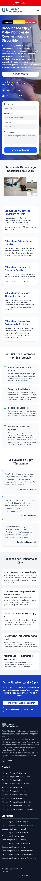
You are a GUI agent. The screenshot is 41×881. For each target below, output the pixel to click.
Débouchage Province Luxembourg (16, 843)
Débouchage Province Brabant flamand (17, 854)
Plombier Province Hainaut (12, 780)
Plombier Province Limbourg (13, 791)
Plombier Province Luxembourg (14, 795)
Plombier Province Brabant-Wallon (15, 784)
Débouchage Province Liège (13, 836)
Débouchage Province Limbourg (14, 840)
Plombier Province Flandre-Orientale (16, 802)
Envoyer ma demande (20, 150)
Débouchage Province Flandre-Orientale (18, 851)
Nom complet (8, 104)
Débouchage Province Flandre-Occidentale (19, 858)
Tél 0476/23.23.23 (20, 74)
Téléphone (7, 123)
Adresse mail (8, 113)
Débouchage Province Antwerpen (15, 822)
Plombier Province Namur (12, 798)
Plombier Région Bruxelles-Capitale (16, 777)
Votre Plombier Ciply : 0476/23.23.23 (20, 709)
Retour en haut (22, 875)
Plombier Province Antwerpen (14, 773)
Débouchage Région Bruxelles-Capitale (17, 825)
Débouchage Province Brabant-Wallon (17, 832)
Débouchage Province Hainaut (14, 829)
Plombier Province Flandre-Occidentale (17, 809)
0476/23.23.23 (20, 3)
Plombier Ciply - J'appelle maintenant (20, 703)
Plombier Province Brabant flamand (16, 806)
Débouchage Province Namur (13, 847)
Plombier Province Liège (12, 787)
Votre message (9, 132)
